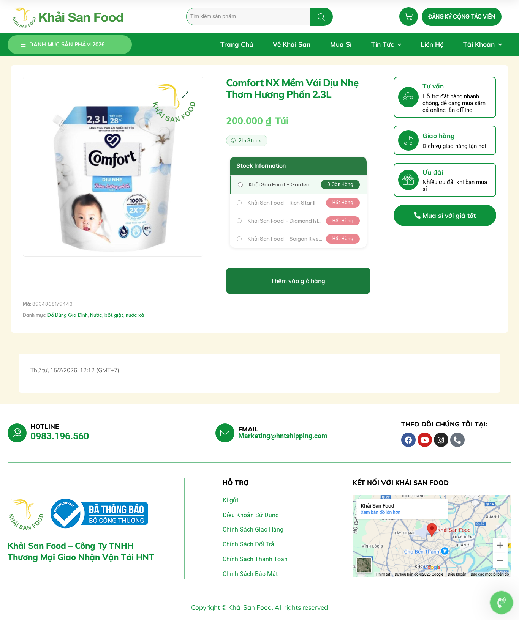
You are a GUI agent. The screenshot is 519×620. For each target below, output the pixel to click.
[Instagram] (441, 440)
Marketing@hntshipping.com (283, 436)
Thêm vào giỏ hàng (298, 281)
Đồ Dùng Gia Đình (67, 315)
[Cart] (408, 16)
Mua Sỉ (340, 44)
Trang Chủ (236, 44)
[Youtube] (425, 440)
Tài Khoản (479, 44)
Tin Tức (382, 44)
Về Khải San (291, 44)
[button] (185, 94)
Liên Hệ (432, 44)
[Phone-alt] (457, 440)
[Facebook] (408, 440)
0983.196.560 (59, 436)
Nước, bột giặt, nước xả (117, 315)
